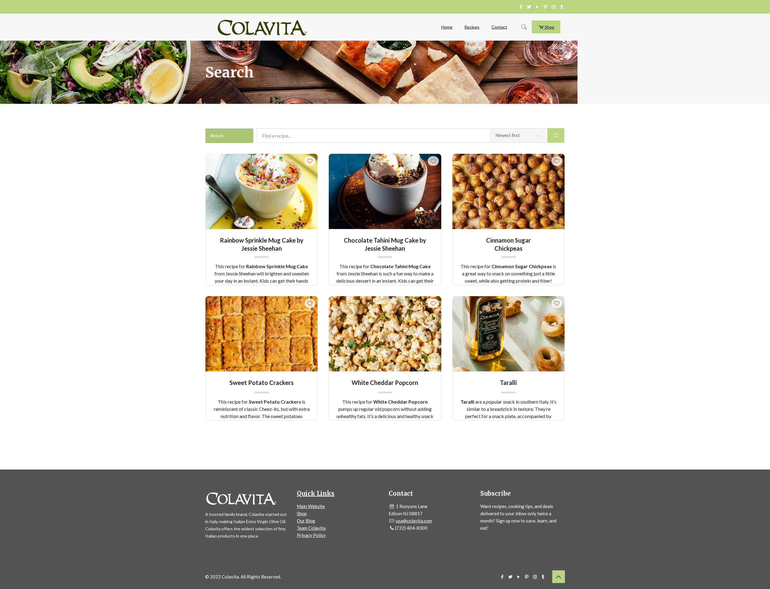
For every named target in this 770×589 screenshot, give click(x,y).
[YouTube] (537, 6)
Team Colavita (311, 528)
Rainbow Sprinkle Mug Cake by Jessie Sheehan (261, 244)
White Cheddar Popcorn (385, 382)
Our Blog (306, 520)
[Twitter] (529, 6)
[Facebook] (521, 6)
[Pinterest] (545, 6)
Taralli (508, 382)
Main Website (311, 506)
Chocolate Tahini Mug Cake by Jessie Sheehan (385, 244)
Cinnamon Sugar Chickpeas (508, 244)
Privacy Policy (311, 535)
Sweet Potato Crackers (261, 382)
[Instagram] (553, 6)
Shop (549, 26)
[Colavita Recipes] (262, 27)
